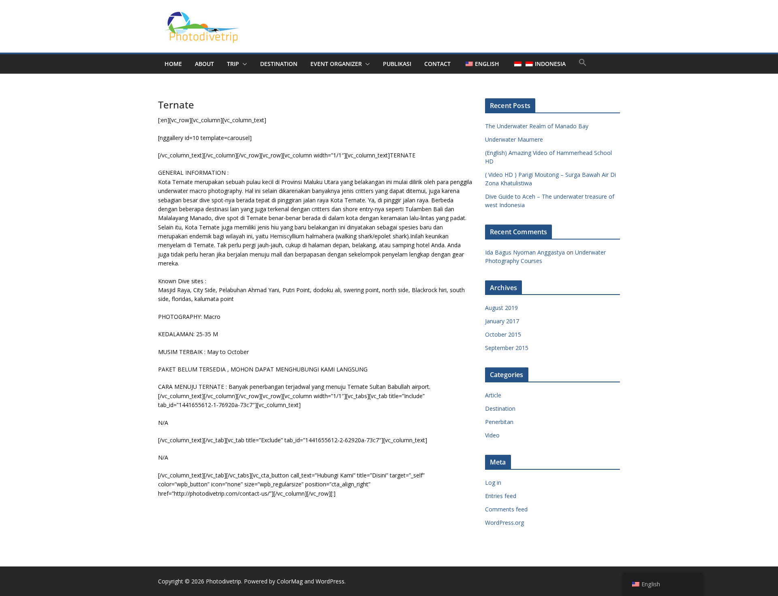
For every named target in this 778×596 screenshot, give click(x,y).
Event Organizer (336, 64)
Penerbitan (499, 422)
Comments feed (506, 509)
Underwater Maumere (514, 139)
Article (493, 395)
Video (492, 435)
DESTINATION (278, 64)
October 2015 (503, 334)
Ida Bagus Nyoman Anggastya (525, 252)
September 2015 (506, 348)
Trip (233, 64)
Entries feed (500, 496)
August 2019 (501, 308)
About (204, 64)
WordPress (330, 581)
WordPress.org (504, 522)
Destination (500, 408)
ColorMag (290, 581)
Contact (437, 64)
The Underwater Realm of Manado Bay (536, 126)
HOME (173, 64)
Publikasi (397, 64)
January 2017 (502, 321)
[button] (243, 64)
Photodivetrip (223, 581)
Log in (493, 482)
